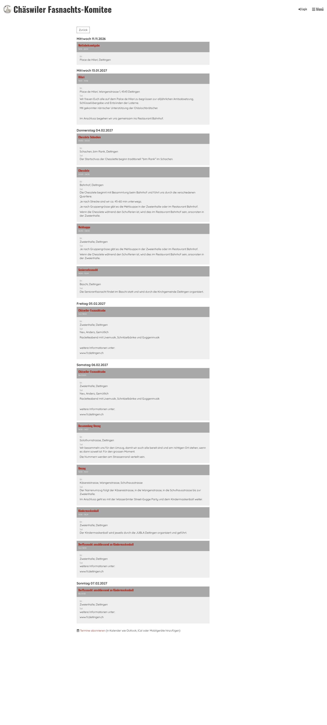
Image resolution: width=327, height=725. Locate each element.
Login (304, 9)
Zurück (83, 30)
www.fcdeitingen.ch (92, 353)
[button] (143, 53)
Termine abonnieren (92, 630)
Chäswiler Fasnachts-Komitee (62, 9)
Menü (319, 9)
